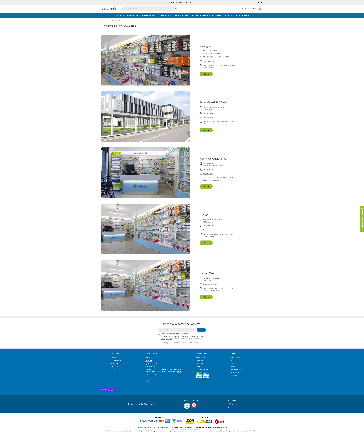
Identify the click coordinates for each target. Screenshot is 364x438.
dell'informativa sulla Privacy (179, 334)
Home (103, 21)
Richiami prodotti (151, 375)
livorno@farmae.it (208, 230)
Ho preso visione (174, 334)
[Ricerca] (175, 9)
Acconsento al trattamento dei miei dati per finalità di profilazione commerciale (180, 343)
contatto (179, 371)
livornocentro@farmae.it (210, 284)
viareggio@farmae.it (209, 61)
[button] (362, 219)
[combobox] (149, 8)
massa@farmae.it (208, 173)
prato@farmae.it (208, 117)
